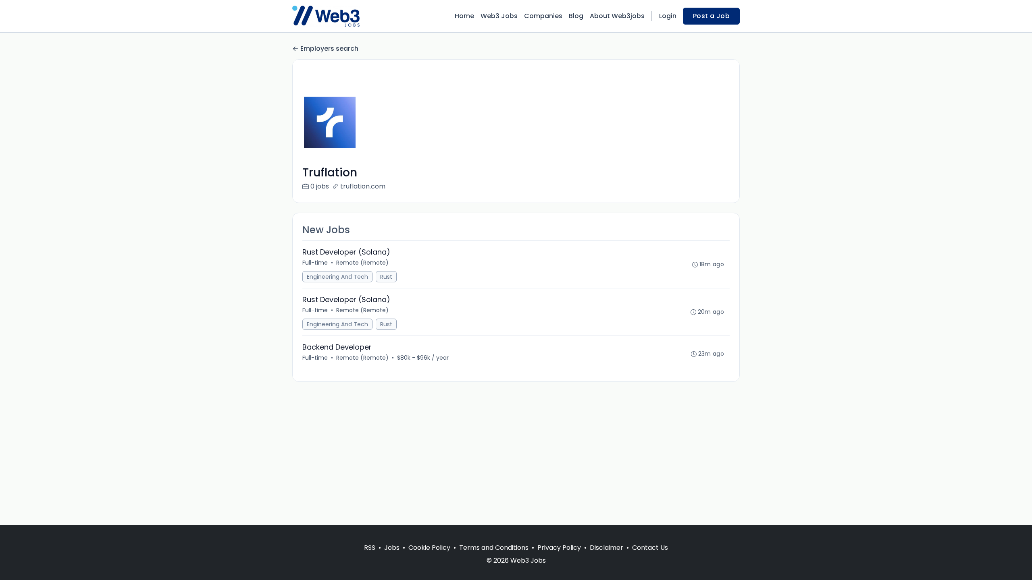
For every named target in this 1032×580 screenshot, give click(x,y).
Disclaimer (606, 547)
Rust (386, 277)
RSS (369, 547)
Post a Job (711, 16)
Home (464, 16)
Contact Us (650, 547)
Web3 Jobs (499, 16)
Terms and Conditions (493, 547)
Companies (543, 16)
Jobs (391, 547)
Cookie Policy (429, 547)
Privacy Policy (559, 547)
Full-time (315, 263)
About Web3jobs (617, 16)
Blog (576, 16)
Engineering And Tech (337, 277)
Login (667, 16)
